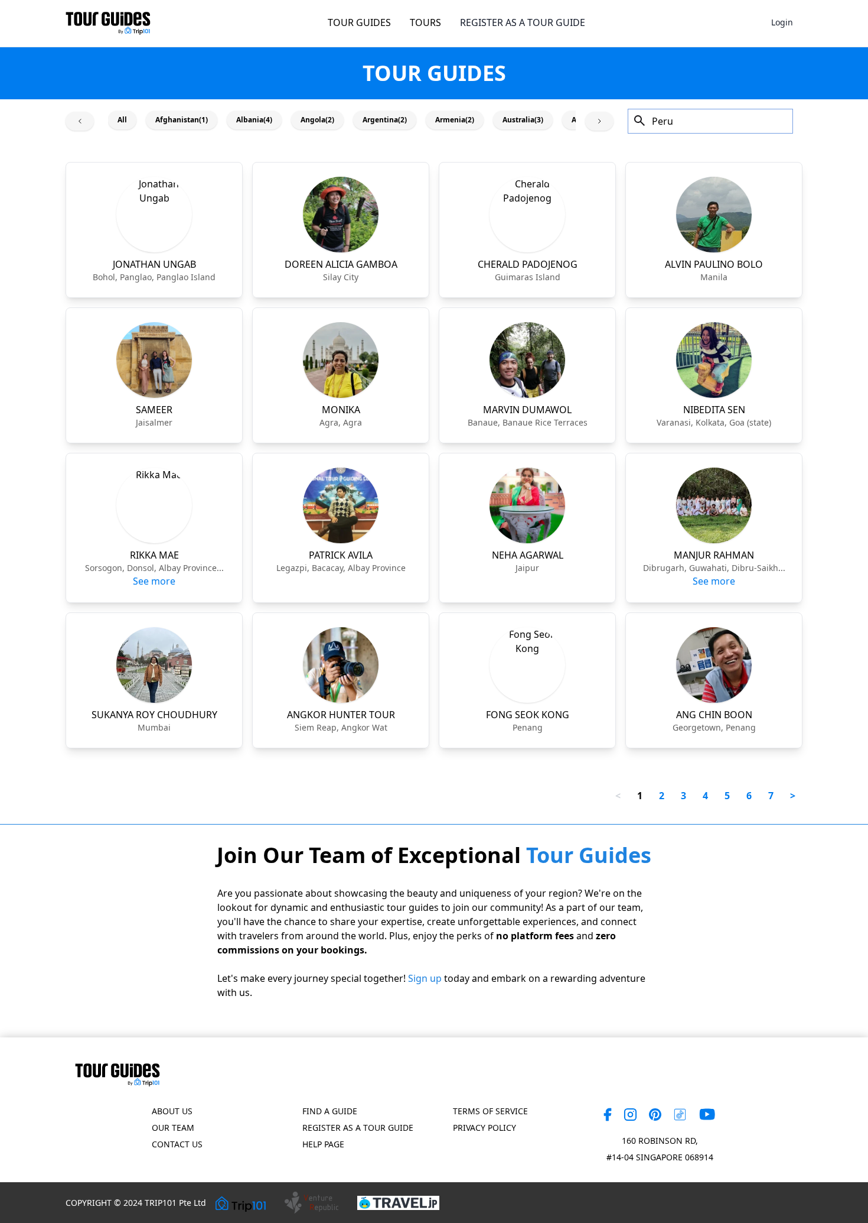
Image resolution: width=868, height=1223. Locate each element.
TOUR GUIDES (359, 22)
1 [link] (639, 795)
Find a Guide (329, 1111)
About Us (172, 1111)
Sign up (425, 978)
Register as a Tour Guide (357, 1127)
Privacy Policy (484, 1127)
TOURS (425, 22)
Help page (323, 1144)
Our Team (173, 1127)
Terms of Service (490, 1111)
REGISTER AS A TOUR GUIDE (522, 22)
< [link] (618, 795)
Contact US (177, 1144)
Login (782, 22)
